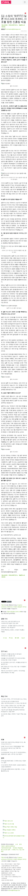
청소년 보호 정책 (5, 849)
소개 (16, 844)
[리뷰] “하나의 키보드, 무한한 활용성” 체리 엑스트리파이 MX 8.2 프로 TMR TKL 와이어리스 (12, 748)
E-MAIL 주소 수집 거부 (18, 849)
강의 (2, 758)
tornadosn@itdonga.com (14, 29)
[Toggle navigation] (25, 2)
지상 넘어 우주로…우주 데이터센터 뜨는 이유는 (14, 699)
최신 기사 (4, 696)
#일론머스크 (22, 25)
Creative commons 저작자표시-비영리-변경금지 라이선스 (13, 606)
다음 (22, 638)
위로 (11, 638)
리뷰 (2, 739)
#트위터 (3, 26)
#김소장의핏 (4, 25)
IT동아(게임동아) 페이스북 (14, 611)
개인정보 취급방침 (18, 848)
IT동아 (3, 605)
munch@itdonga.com (14, 890)
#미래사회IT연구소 (13, 25)
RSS (2, 851)
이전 (5, 638)
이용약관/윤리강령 (6, 848)
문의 (20, 844)
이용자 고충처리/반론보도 (8, 846)
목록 (17, 638)
